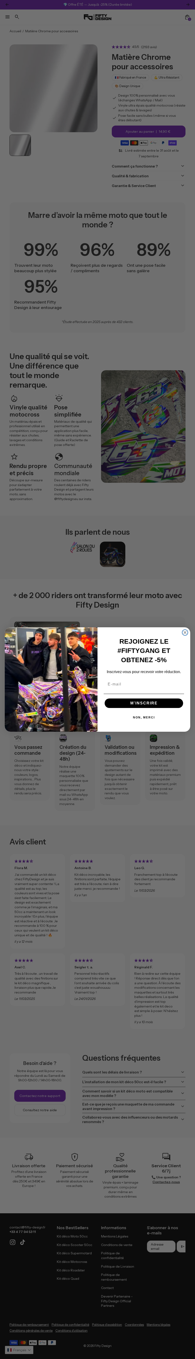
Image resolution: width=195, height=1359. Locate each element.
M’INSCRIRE (144, 703)
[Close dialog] (185, 632)
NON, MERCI (144, 717)
